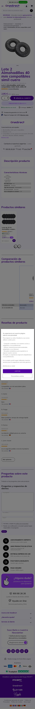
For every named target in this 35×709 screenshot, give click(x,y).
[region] (17, 354)
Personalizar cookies (17, 376)
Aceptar (17, 371)
